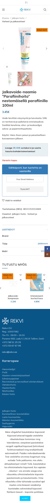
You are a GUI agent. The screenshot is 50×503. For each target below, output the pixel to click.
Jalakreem (43, 243)
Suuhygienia (8, 423)
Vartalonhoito (9, 384)
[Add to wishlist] (20, 275)
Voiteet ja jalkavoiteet (13, 21)
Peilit (4, 372)
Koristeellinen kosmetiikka (15, 414)
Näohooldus (8, 390)
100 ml (44, 251)
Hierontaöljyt (8, 369)
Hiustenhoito (8, 387)
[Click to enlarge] (7, 67)
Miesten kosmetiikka (12, 420)
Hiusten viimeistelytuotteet (16, 375)
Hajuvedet (7, 426)
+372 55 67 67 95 (11, 345)
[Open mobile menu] (3, 9)
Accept (25, 498)
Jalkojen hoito (18, 18)
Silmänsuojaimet (10, 378)
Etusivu (6, 18)
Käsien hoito (8, 394)
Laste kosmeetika (11, 417)
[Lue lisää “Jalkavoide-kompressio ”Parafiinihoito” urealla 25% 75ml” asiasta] (20, 279)
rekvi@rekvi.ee (9, 352)
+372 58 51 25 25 (11, 342)
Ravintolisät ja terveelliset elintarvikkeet (22, 381)
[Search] (45, 9)
